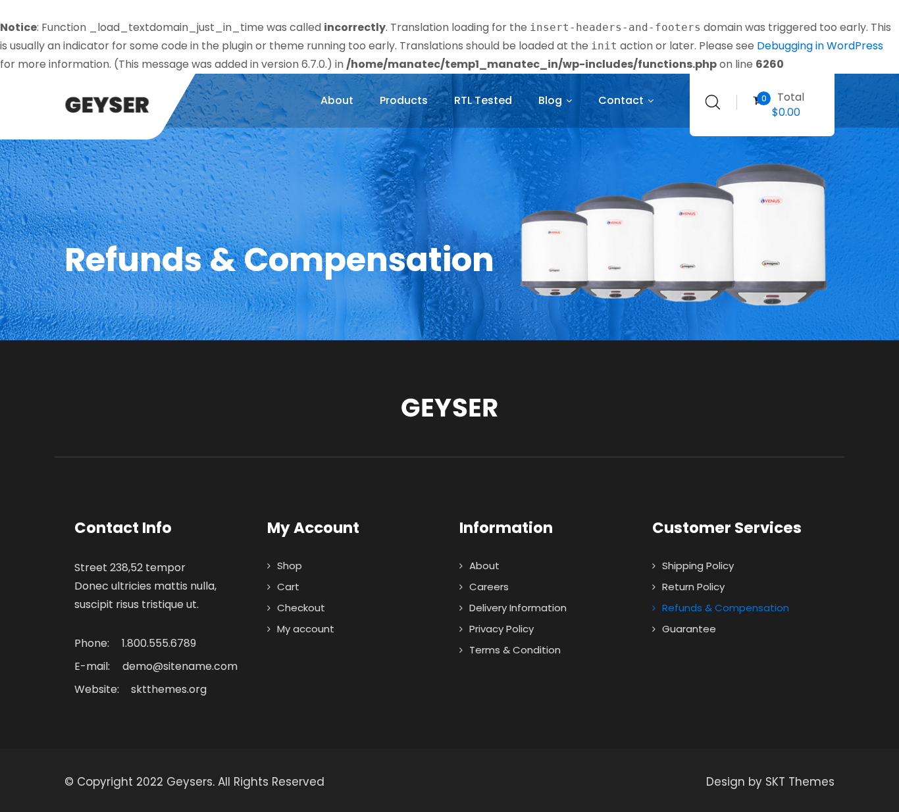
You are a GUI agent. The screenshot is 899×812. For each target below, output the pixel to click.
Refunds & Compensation (725, 608)
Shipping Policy (698, 565)
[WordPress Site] (121, 105)
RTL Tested (483, 100)
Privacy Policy (501, 629)
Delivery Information (518, 608)
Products (404, 100)
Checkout (301, 608)
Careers (489, 587)
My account (305, 629)
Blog (550, 100)
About (337, 100)
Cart (288, 587)
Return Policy (693, 587)
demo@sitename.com (180, 666)
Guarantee (689, 629)
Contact (621, 100)
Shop (289, 565)
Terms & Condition (515, 650)
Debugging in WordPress (820, 45)
